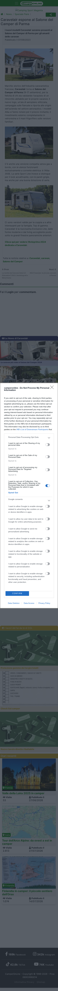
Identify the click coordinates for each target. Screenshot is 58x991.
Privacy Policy (44, 603)
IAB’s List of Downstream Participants (32, 429)
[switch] (47, 444)
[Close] (52, 388)
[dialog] (29, 495)
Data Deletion (14, 603)
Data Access (29, 603)
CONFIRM (17, 593)
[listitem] (29, 437)
